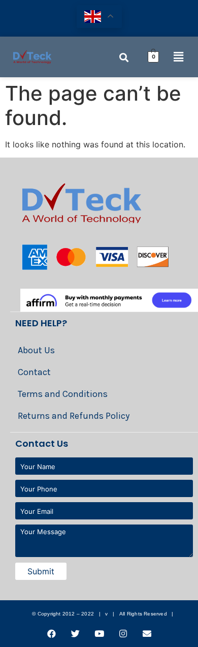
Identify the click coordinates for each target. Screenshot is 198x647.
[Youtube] (99, 633)
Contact (34, 372)
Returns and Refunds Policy (73, 415)
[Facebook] (51, 633)
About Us (36, 350)
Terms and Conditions (63, 393)
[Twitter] (75, 633)
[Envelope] (146, 633)
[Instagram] (122, 633)
